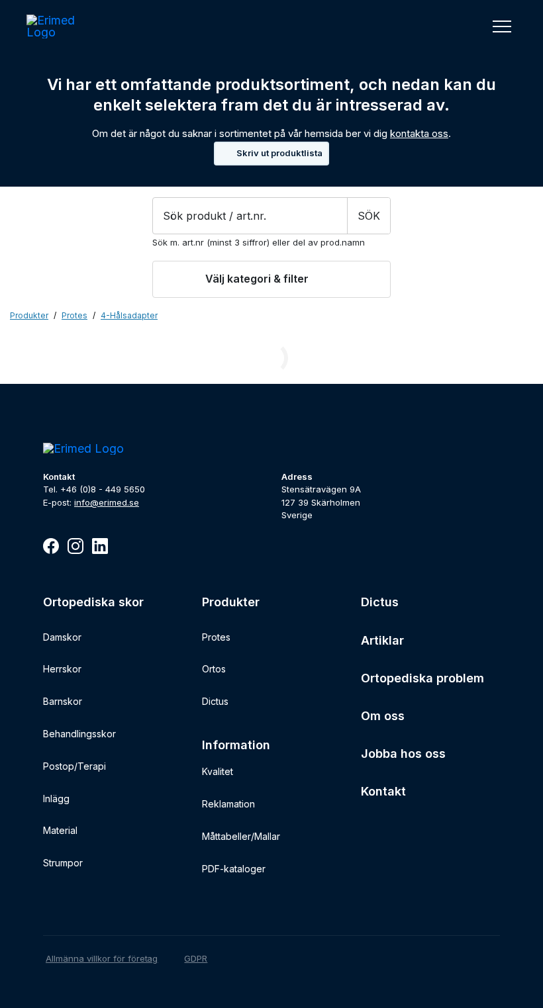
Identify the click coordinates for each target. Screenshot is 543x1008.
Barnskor (62, 701)
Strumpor (63, 862)
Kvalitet (217, 771)
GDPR (195, 958)
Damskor (62, 637)
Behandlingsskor (79, 733)
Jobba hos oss (403, 753)
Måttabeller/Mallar (241, 836)
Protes (216, 637)
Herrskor (62, 668)
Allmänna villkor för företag (102, 958)
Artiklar (382, 640)
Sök (369, 215)
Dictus (215, 701)
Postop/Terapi (74, 766)
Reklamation (228, 803)
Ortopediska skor (93, 602)
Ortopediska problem (422, 678)
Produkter (29, 315)
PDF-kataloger (234, 868)
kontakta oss (419, 133)
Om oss (383, 716)
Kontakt (383, 791)
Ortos (214, 668)
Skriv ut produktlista (279, 153)
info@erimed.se (106, 502)
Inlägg (56, 798)
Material (60, 830)
